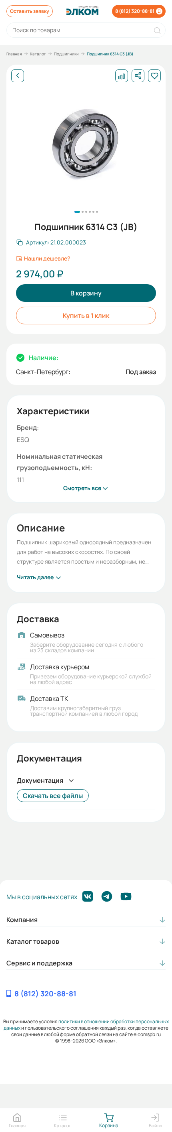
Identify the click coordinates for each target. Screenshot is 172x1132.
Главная (14, 53)
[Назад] (17, 75)
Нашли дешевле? (47, 258)
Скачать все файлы (53, 795)
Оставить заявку (29, 11)
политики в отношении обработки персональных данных (86, 1024)
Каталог (38, 53)
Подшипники (66, 53)
